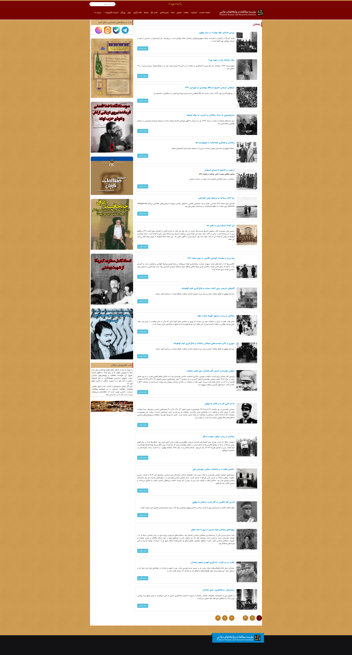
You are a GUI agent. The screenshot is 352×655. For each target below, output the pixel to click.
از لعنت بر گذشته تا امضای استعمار (219, 170)
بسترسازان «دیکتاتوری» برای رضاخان (218, 590)
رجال (129, 12)
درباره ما (97, 12)
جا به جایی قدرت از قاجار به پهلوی (219, 403)
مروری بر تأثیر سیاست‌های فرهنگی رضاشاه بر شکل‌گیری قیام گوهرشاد (203, 343)
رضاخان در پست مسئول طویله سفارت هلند (215, 316)
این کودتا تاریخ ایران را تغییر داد (220, 225)
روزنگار (123, 12)
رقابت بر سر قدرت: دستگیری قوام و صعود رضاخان (212, 562)
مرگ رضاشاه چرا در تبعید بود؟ (221, 60)
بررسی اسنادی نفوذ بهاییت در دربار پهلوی (216, 32)
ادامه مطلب (143, 48)
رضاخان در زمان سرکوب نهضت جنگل (218, 436)
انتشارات (194, 12)
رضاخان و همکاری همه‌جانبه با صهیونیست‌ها (215, 142)
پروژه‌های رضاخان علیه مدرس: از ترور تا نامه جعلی (212, 529)
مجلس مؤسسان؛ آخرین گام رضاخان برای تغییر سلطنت (210, 371)
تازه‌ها (146, 12)
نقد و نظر (154, 12)
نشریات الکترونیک (111, 12)
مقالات (186, 12)
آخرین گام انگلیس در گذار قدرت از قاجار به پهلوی (213, 502)
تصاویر (179, 12)
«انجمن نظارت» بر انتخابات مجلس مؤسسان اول (213, 469)
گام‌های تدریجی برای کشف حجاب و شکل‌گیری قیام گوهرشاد (208, 288)
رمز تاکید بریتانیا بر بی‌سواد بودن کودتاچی (216, 198)
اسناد (172, 12)
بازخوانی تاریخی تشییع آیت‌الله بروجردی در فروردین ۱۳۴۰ (209, 87)
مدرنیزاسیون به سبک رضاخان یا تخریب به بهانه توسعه (210, 115)
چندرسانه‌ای (164, 12)
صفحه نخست (204, 12)
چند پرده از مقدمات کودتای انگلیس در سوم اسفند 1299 (210, 258)
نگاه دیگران (137, 12)
